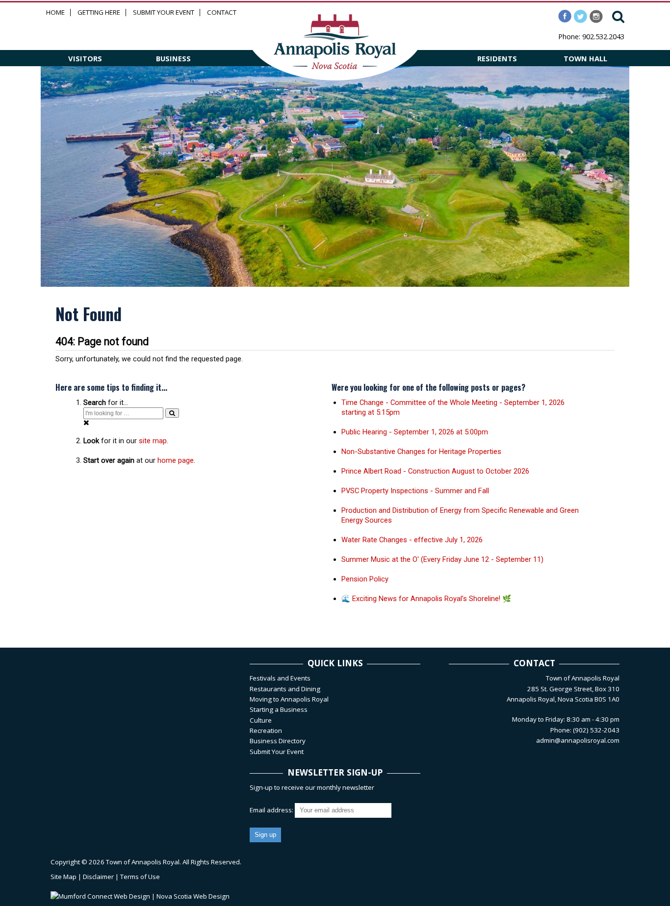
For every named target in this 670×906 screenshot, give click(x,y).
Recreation (266, 730)
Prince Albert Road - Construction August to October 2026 (435, 471)
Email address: (272, 809)
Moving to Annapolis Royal (289, 699)
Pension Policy (364, 579)
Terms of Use (140, 876)
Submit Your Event (163, 12)
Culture (261, 720)
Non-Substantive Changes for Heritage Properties (421, 451)
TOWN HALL (585, 58)
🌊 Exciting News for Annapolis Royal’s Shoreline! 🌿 (426, 598)
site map (153, 440)
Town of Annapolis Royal (143, 861)
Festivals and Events (280, 678)
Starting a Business (279, 709)
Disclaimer (98, 876)
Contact (221, 12)
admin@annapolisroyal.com (577, 740)
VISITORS (85, 58)
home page (175, 460)
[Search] (172, 413)
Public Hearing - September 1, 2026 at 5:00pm (414, 432)
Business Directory (278, 740)
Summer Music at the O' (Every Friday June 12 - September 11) (442, 559)
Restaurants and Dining (285, 688)
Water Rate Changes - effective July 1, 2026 (412, 539)
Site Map (64, 876)
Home (55, 12)
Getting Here (98, 12)
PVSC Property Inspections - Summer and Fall (415, 490)
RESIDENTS (497, 58)
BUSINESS (173, 58)
